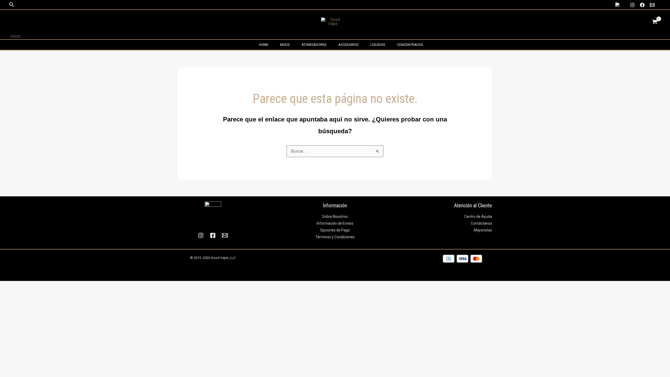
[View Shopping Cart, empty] (655, 22)
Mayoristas (483, 230)
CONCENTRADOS (410, 45)
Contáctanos (481, 223)
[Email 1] (652, 5)
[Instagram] (632, 5)
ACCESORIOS (348, 45)
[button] (11, 4)
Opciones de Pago (335, 230)
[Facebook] (642, 5)
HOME (263, 45)
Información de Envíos (335, 223)
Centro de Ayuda (478, 216)
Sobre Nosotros (335, 216)
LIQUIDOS (377, 45)
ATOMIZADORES (314, 45)
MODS (285, 45)
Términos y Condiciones (335, 237)
